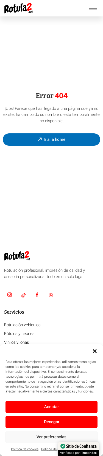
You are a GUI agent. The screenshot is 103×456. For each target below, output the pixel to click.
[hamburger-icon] (93, 8)
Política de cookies (24, 449)
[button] (95, 351)
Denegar (51, 421)
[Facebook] (37, 295)
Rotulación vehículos (22, 324)
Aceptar (51, 406)
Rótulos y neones (19, 333)
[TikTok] (23, 295)
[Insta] (9, 295)
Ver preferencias (51, 436)
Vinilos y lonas (16, 342)
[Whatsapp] (50, 295)
